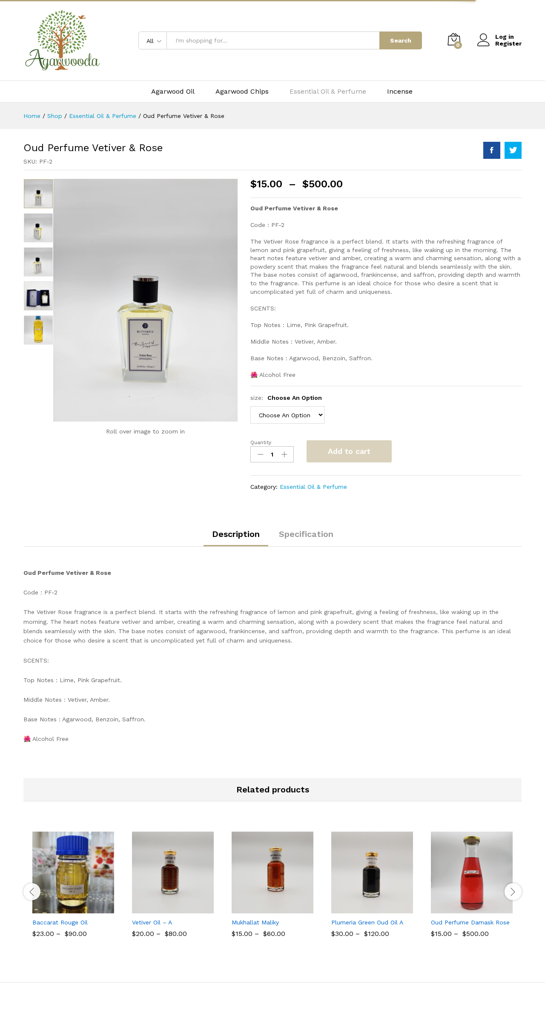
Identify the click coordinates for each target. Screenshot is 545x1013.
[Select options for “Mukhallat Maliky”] (262, 908)
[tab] (236, 538)
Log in (504, 36)
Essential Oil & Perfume (328, 91)
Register (508, 43)
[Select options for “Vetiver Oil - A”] (163, 908)
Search (400, 40)
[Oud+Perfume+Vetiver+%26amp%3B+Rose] (513, 150)
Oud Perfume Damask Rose (470, 922)
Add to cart (349, 451)
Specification (306, 534)
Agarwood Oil (173, 91)
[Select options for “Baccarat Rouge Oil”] (63, 908)
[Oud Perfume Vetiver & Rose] (491, 150)
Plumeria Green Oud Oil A (367, 922)
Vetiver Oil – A (152, 922)
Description (236, 534)
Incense (400, 91)
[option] (38, 194)
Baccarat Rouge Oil (60, 922)
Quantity (260, 442)
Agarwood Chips (242, 91)
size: (286, 397)
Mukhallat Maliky (255, 922)
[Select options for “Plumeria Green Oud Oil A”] (362, 908)
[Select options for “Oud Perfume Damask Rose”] (462, 908)
